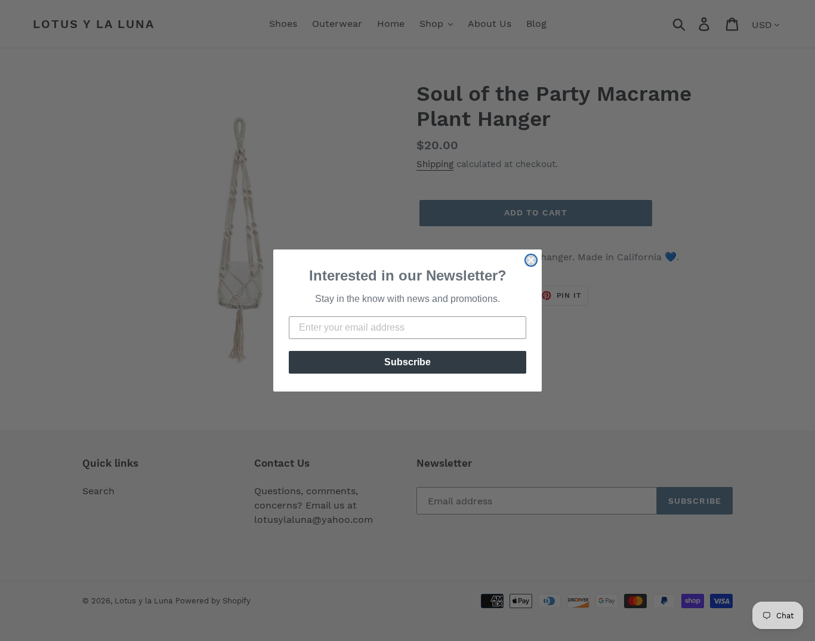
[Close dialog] (531, 260)
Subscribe (407, 362)
